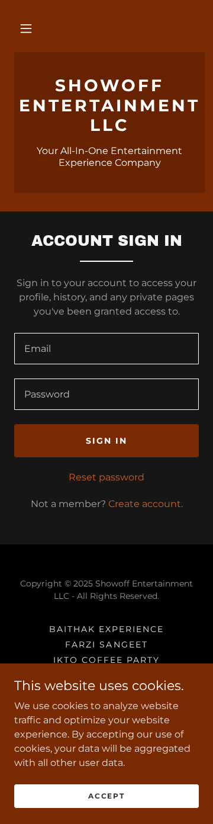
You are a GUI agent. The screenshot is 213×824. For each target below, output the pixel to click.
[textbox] (106, 348)
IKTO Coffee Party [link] (106, 660)
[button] (26, 28)
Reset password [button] (106, 477)
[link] (109, 106)
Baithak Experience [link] (106, 629)
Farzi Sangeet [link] (106, 644)
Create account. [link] (145, 503)
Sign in (106, 440)
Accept (106, 795)
